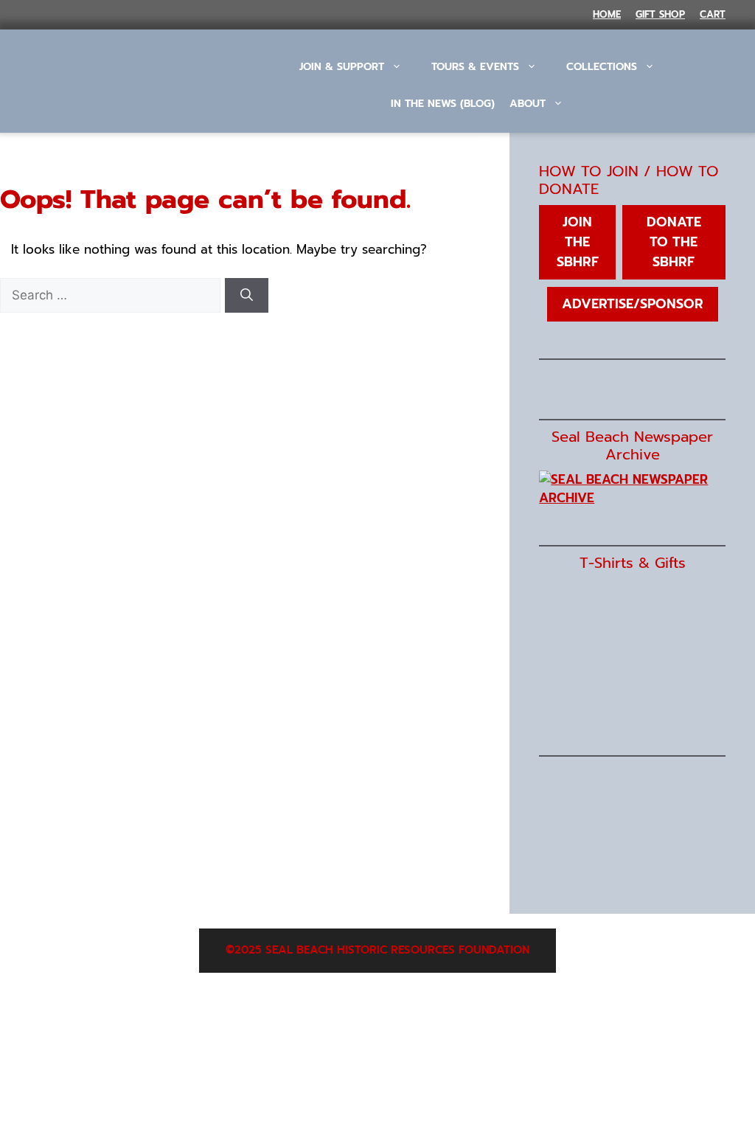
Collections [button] (601, 66)
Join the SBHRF (578, 242)
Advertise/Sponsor (632, 304)
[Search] (246, 295)
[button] (485, 144)
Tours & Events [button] (475, 66)
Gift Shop (660, 14)
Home (607, 14)
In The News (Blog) (443, 103)
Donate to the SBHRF (674, 242)
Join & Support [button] (341, 66)
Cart (713, 14)
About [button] (527, 103)
